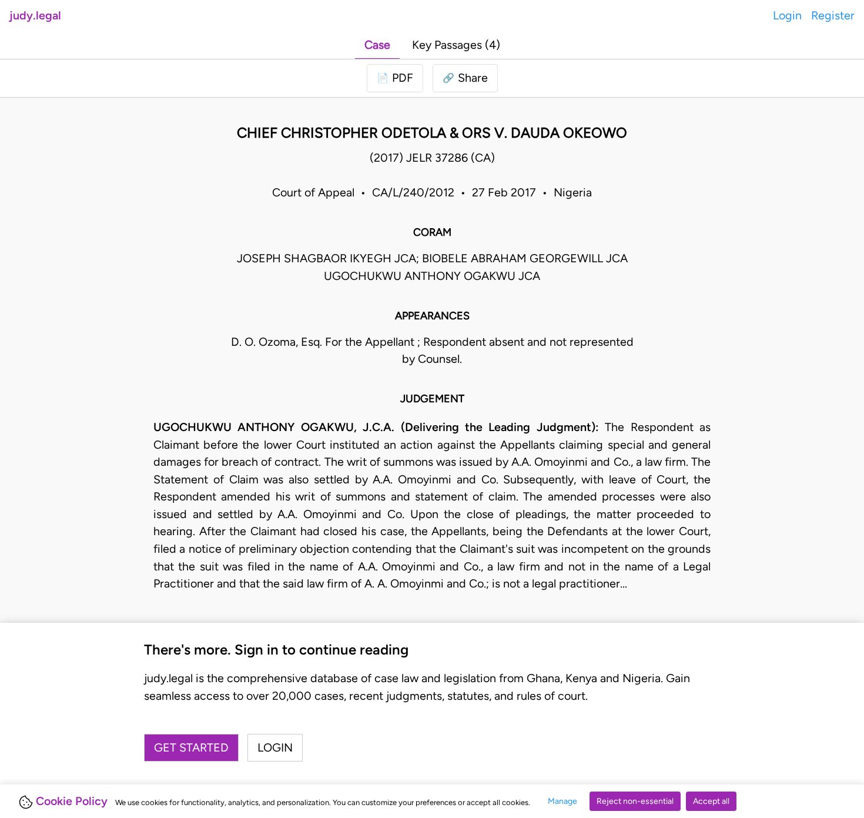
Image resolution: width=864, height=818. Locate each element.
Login (787, 15)
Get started (191, 747)
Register (833, 15)
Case (377, 45)
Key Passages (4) (456, 45)
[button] (465, 78)
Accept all (711, 801)
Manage (562, 801)
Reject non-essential (635, 801)
